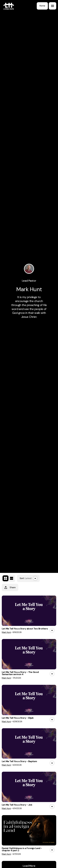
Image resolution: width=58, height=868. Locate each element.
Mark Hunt (6, 632)
